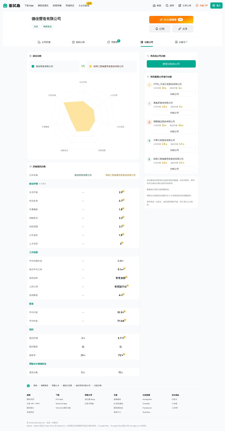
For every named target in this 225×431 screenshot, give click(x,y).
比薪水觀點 (89, 403)
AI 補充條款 (118, 403)
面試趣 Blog (90, 399)
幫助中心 (117, 412)
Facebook (147, 408)
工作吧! (175, 408)
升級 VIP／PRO (33, 403)
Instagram (147, 399)
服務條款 (117, 399)
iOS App (59, 399)
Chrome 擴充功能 (63, 408)
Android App (61, 403)
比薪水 (174, 399)
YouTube (146, 412)
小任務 (174, 403)
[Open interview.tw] (28, 385)
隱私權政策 (118, 408)
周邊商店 (30, 412)
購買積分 (30, 408)
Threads (146, 403)
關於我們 (30, 399)
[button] (40, 403)
